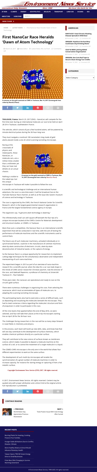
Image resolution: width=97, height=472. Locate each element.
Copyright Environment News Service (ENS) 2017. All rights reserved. (33, 370)
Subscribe (18, 16)
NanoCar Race (51, 177)
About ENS (6, 16)
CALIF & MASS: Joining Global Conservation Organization (76, 51)
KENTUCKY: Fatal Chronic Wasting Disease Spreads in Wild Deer (78, 35)
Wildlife (47, 12)
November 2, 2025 (72, 38)
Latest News (35, 49)
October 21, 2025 (72, 54)
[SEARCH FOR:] (33, 16)
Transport (58, 12)
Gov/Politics (35, 12)
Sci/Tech (47, 49)
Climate (14, 12)
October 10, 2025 (72, 62)
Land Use (70, 12)
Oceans (80, 12)
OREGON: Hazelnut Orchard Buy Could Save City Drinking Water (77, 42)
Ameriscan (73, 28)
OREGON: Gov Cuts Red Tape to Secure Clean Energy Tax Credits (77, 58)
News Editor (23, 49)
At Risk (4, 12)
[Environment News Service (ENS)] (48, 8)
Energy (23, 12)
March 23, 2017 (10, 49)
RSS (88, 12)
